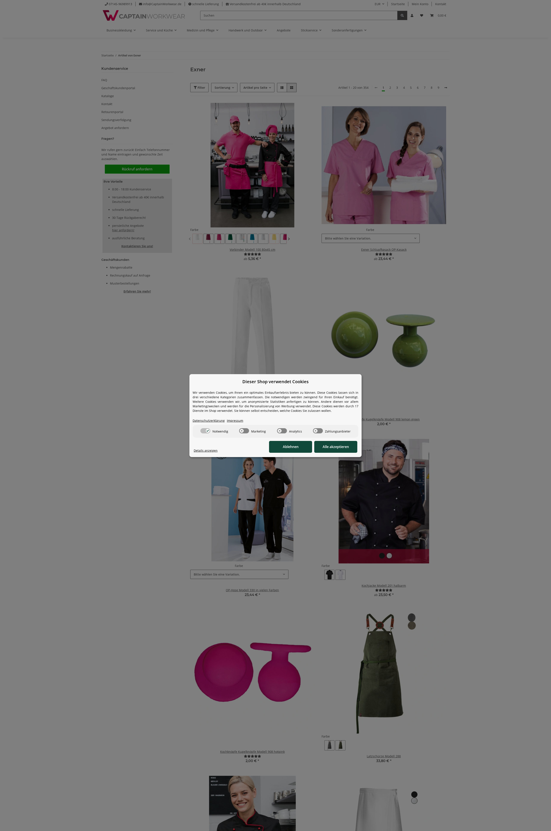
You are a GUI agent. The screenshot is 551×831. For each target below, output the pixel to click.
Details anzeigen (206, 450)
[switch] (205, 430)
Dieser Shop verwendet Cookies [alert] (275, 381)
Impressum (235, 421)
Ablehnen (291, 446)
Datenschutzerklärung (209, 421)
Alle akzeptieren (336, 446)
